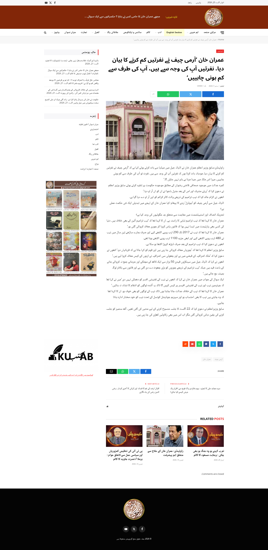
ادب (160, 32)
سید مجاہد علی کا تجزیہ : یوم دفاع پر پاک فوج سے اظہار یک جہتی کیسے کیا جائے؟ (195, 390)
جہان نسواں (70, 32)
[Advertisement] (71, 308)
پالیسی (198, 2)
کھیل (96, 32)
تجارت (84, 32)
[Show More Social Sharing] (153, 94)
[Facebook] (235, 175)
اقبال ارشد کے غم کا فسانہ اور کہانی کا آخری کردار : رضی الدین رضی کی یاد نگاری (135, 390)
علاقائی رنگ (112, 32)
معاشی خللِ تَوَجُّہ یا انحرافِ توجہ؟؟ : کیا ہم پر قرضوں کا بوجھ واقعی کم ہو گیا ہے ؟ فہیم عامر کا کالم (73, 81)
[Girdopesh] (214, 17)
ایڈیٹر (222, 86)
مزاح (96, 164)
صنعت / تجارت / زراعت (89, 169)
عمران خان (207, 359)
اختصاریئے (94, 129)
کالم (148, 32)
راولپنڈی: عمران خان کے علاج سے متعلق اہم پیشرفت (165, 453)
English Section (174, 32)
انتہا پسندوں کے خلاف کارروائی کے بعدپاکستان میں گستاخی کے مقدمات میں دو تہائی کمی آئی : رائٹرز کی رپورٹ (73, 91)
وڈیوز (56, 32)
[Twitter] (235, 183)
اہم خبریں (194, 32)
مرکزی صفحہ (209, 32)
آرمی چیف (218, 359)
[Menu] (222, 32)
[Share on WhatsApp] (168, 94)
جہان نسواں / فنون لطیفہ (88, 124)
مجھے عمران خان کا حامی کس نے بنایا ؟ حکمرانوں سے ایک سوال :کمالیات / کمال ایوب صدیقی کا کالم (121, 16)
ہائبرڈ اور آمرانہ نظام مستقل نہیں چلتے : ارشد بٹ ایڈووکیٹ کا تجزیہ (71, 61)
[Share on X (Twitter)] (190, 94)
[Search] (45, 32)
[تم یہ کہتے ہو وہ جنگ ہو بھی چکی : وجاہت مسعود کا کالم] (205, 436)
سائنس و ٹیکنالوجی (132, 32)
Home (221, 39)
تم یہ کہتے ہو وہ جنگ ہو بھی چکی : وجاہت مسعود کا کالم (208, 453)
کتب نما (95, 144)
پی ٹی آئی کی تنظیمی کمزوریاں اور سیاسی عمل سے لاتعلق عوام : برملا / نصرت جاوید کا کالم (125, 455)
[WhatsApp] (235, 191)
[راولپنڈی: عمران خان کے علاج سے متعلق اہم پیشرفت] (165, 436)
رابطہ (190, 2)
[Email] (235, 199)
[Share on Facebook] (213, 94)
